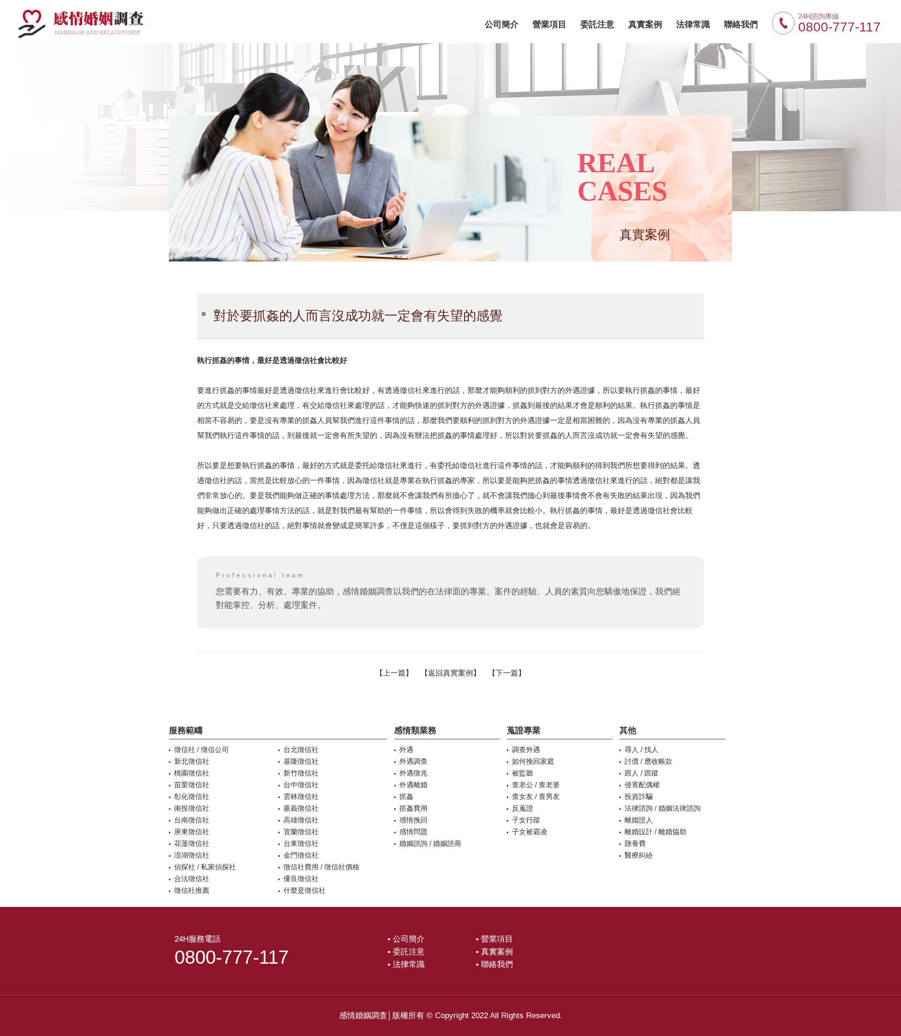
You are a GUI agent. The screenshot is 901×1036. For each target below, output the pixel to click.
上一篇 (394, 673)
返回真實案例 (450, 673)
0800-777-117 (839, 27)
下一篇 (507, 673)
